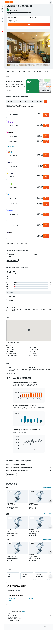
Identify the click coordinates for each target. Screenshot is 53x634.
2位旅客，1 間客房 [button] (12, 21)
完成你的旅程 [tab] (11, 590)
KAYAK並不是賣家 (12, 615)
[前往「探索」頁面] (2, 21)
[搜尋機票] (2, 6)
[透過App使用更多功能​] (2, 18)
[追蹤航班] (2, 24)
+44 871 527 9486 (11, 13)
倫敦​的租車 (31, 598)
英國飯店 (23, 626)
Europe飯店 (18, 626)
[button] (2, 2)
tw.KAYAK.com (8, 626)
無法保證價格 (23, 611)
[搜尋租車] (2, 11)
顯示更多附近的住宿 (47, 487)
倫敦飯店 (11, 600)
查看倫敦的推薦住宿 (47, 539)
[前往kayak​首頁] (9, 2)
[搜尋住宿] (2, 8)
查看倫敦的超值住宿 (47, 514)
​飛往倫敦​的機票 (12, 598)
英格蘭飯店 (28, 626)
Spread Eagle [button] (10, 503)
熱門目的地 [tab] (18, 590)
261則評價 (14, 10)
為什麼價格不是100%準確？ (14, 620)
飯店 (13, 626)
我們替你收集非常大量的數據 (14, 618)
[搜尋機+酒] (2, 14)
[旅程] (2, 28)
